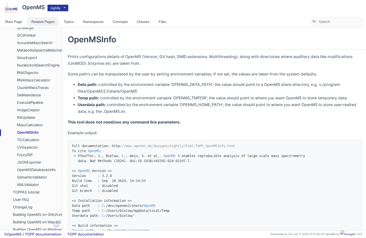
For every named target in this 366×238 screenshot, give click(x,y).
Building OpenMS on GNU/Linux (39, 214)
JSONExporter (29, 162)
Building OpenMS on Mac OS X (38, 222)
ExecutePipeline (30, 102)
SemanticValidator (32, 177)
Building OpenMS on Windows (38, 229)
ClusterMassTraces (33, 87)
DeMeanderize (29, 95)
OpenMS (94, 151)
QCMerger (25, 28)
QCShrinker (26, 35)
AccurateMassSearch (35, 43)
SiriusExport (27, 58)
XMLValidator (28, 184)
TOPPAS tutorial (26, 192)
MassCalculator (30, 125)
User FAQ (21, 199)
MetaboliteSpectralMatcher (39, 50)
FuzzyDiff (25, 155)
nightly (55, 8)
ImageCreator (28, 110)
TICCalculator (28, 140)
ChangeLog (22, 207)
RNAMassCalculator (33, 80)
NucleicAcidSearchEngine (38, 65)
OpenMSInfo (28, 132)
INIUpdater (26, 117)
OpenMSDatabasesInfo (36, 170)
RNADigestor (28, 72)
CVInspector (27, 147)
